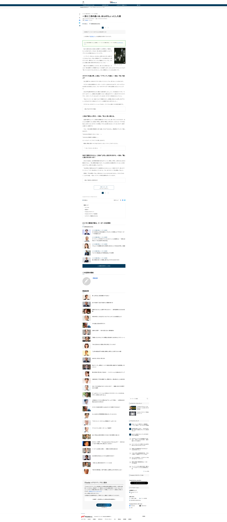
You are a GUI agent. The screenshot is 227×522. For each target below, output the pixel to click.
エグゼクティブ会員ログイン (122, 5)
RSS (115, 519)
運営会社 (119, 519)
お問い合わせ (100, 519)
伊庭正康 (95, 278)
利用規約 (143, 516)
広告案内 (94, 519)
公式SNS (89, 519)
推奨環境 (129, 519)
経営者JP (92, 36)
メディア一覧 (83, 519)
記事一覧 (138, 5)
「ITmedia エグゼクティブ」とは (88, 5)
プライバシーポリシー (108, 519)
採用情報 (124, 519)
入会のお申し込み (105, 5)
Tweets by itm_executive (135, 480)
